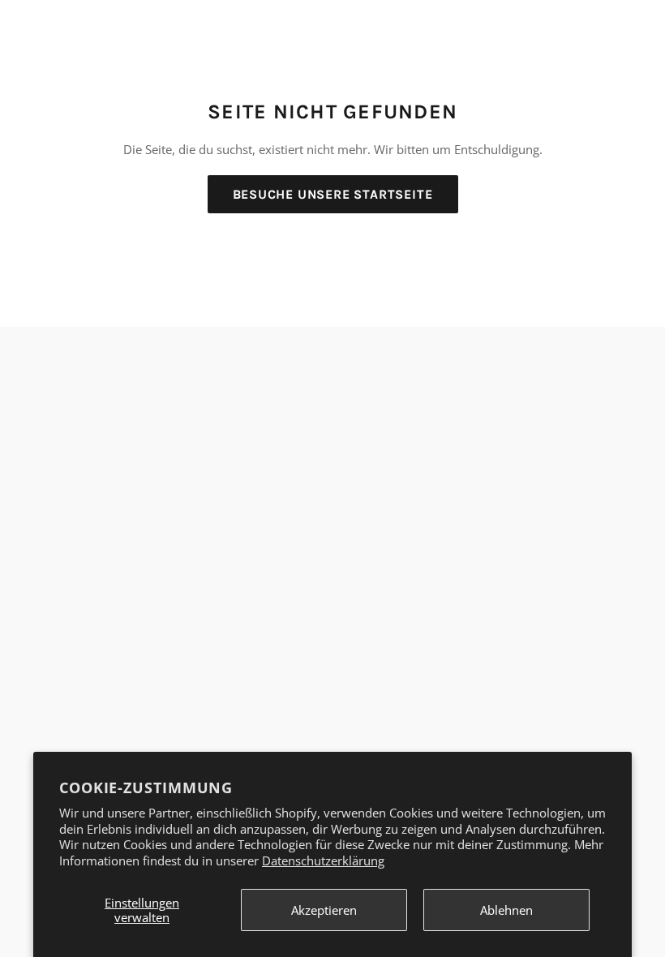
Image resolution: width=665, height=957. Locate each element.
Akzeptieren (324, 910)
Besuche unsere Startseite (333, 194)
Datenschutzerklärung (323, 860)
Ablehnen (506, 910)
